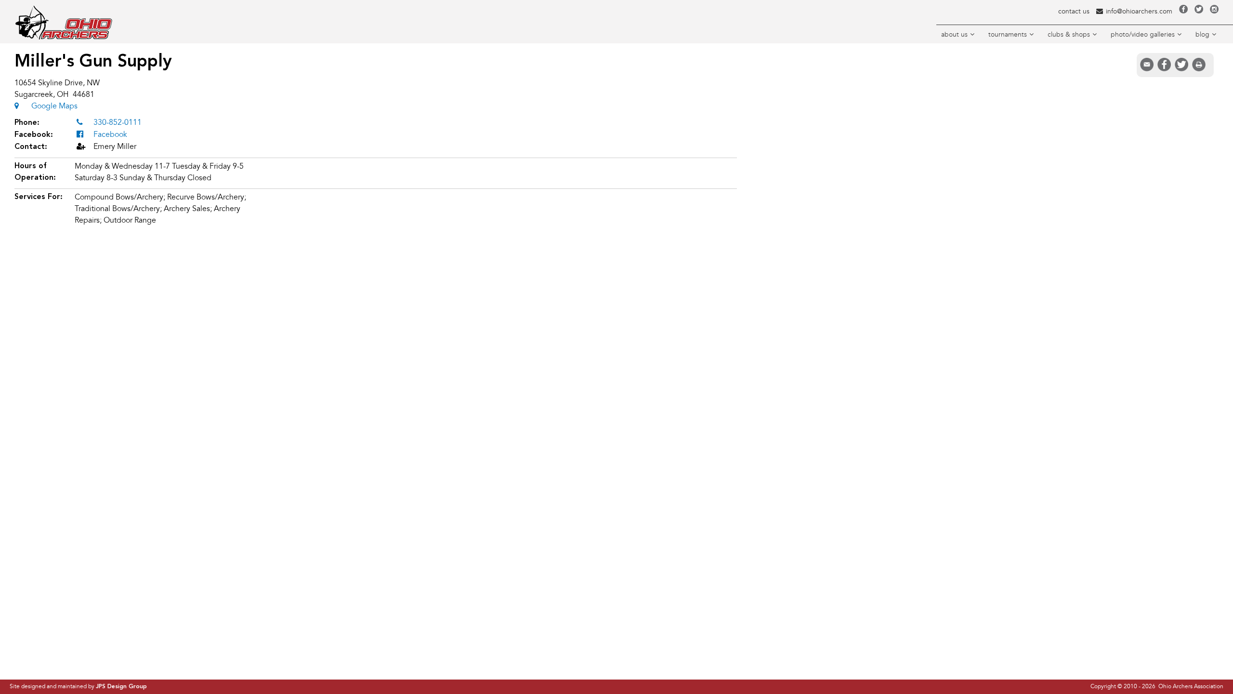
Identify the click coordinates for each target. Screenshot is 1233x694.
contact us (1073, 11)
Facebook (110, 134)
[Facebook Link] (1183, 11)
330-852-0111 (117, 122)
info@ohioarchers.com (1139, 11)
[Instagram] (1214, 11)
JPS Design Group (121, 687)
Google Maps (54, 106)
